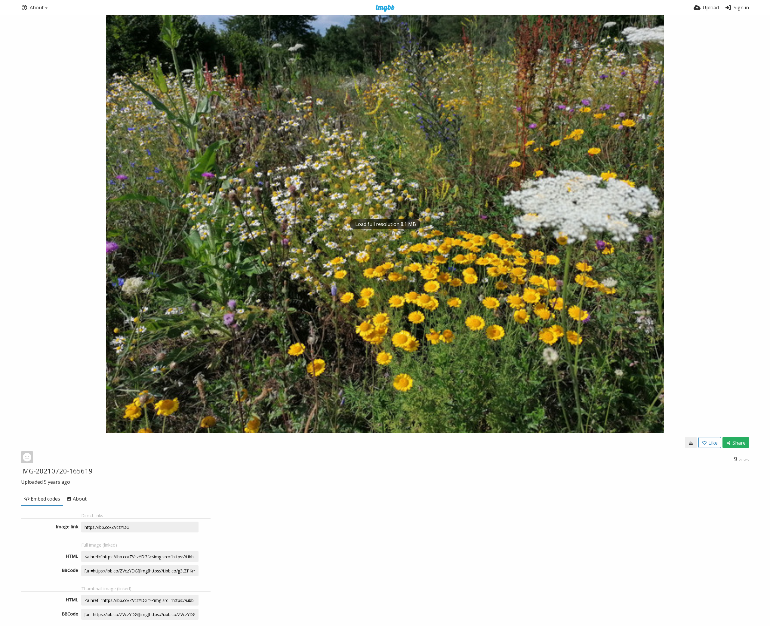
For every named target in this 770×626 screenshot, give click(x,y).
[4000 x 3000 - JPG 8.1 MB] (691, 442)
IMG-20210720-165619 (57, 470)
